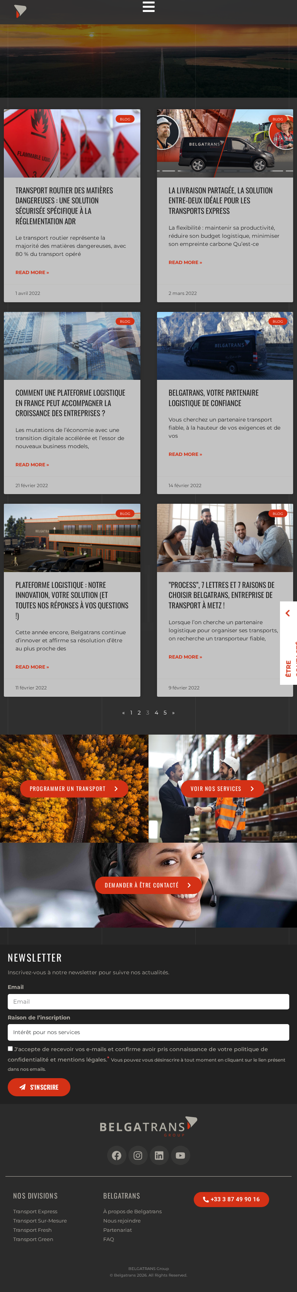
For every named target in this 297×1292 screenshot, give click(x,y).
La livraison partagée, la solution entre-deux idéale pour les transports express (221, 200)
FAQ (108, 1239)
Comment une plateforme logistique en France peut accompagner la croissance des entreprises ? (70, 402)
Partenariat (117, 1230)
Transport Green (33, 1239)
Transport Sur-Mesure (40, 1220)
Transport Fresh (32, 1230)
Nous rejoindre (122, 1220)
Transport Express (35, 1211)
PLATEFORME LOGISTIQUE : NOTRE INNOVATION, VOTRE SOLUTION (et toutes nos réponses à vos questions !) (71, 600)
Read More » (32, 272)
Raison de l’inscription (39, 1017)
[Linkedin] (159, 1155)
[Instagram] (138, 1155)
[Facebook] (116, 1155)
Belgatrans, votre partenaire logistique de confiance (214, 397)
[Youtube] (180, 1155)
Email (16, 987)
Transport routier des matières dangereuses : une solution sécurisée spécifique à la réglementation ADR (64, 206)
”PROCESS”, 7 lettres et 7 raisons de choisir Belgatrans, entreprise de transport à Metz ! (222, 595)
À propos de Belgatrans (132, 1211)
